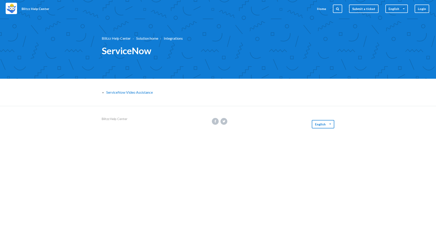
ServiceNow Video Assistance (129, 92)
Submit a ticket (363, 9)
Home (321, 9)
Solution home (147, 38)
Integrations (173, 38)
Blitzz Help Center (116, 38)
